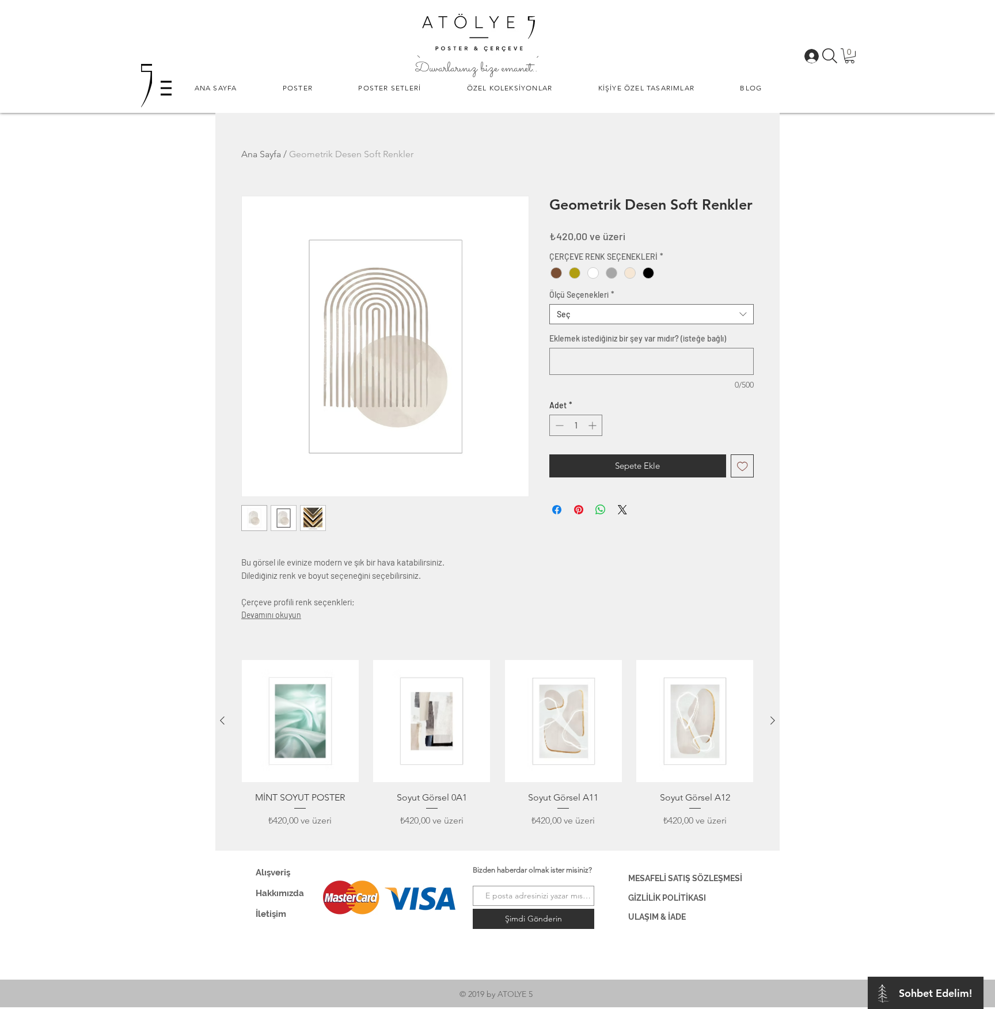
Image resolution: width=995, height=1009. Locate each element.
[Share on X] (622, 510)
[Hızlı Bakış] (300, 721)
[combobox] (651, 314)
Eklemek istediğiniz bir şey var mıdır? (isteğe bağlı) (637, 338)
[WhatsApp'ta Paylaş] (600, 510)
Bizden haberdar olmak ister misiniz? (532, 870)
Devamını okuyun (271, 615)
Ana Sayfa (261, 154)
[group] (497, 750)
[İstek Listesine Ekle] (742, 466)
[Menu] (166, 88)
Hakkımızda (280, 893)
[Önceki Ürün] (222, 720)
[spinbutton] (575, 425)
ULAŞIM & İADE (657, 916)
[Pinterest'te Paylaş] (579, 510)
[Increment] (593, 425)
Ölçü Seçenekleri (581, 294)
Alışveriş (273, 872)
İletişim (271, 914)
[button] (298, 88)
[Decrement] (558, 425)
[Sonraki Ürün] (773, 720)
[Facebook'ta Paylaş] (557, 510)
